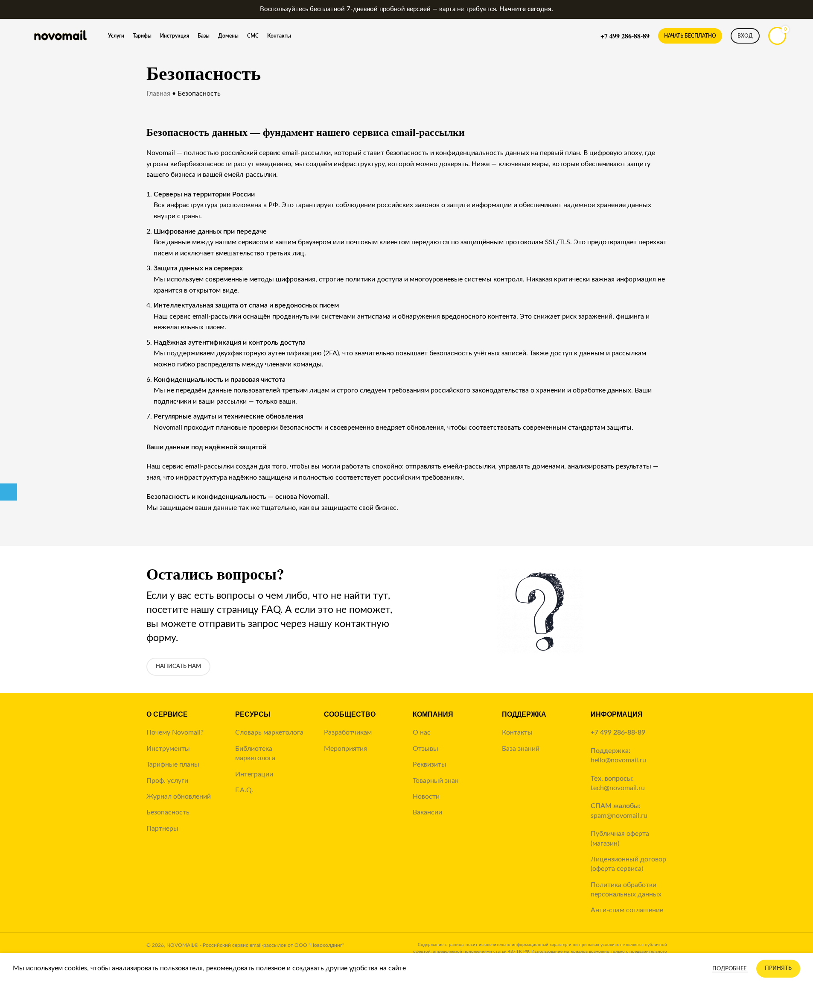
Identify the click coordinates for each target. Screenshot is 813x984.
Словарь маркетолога (269, 732)
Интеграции (254, 774)
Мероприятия (345, 748)
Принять (778, 968)
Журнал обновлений (178, 796)
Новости (426, 796)
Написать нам (178, 666)
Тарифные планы (172, 764)
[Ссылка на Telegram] (8, 492)
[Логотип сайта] (60, 35)
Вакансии (427, 812)
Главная (158, 93)
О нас (422, 732)
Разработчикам (348, 732)
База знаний (520, 748)
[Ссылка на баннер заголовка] (406, 9)
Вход (745, 35)
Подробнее (730, 969)
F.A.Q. (244, 790)
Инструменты (168, 748)
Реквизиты (429, 764)
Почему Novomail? (175, 732)
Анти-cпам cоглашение (627, 910)
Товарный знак (435, 780)
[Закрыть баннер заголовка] (802, 9)
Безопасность (167, 812)
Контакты (517, 732)
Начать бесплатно (690, 35)
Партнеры (162, 828)
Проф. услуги (167, 780)
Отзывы (425, 748)
